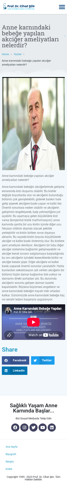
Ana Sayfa (11, 446)
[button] (62, 7)
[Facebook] (15, 427)
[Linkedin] (52, 427)
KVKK (9, 469)
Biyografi (11, 454)
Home (5, 54)
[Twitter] (33, 427)
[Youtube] (43, 427)
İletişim (10, 461)
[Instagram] (24, 427)
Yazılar (18, 54)
